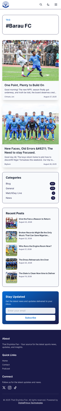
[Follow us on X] (4, 387)
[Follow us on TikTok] (15, 387)
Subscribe (30, 317)
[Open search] (40, 4)
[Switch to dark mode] (48, 4)
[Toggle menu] (56, 4)
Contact (6, 364)
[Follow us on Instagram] (9, 387)
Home (5, 360)
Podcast (6, 368)
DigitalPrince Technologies (30, 403)
